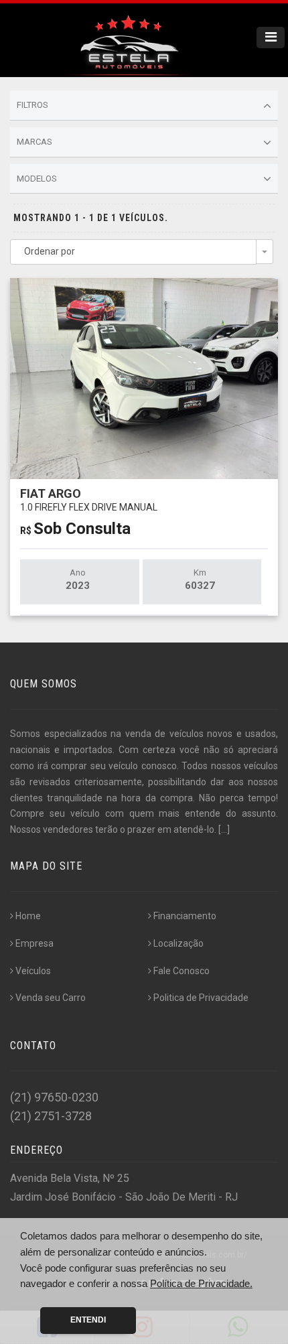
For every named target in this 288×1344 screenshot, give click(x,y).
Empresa (34, 943)
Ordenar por (49, 251)
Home (28, 916)
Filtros (32, 105)
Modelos (37, 179)
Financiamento (184, 916)
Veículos (33, 970)
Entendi (88, 1320)
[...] (224, 829)
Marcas (34, 142)
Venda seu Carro (50, 997)
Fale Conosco (181, 970)
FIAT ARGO (88, 499)
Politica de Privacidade (200, 997)
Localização (178, 943)
